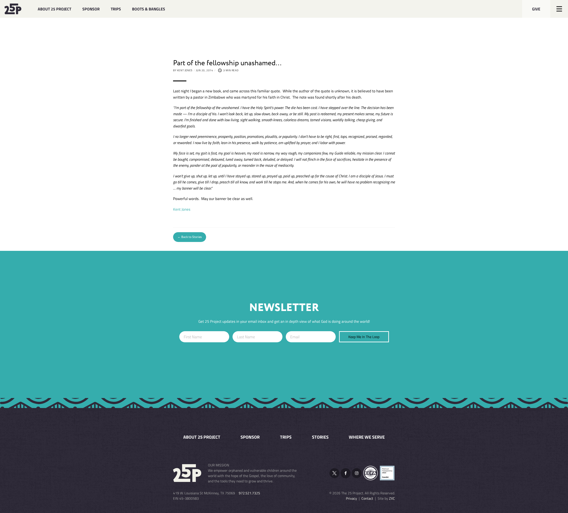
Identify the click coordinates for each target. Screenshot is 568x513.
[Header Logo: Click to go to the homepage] (15, 9)
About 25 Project (54, 9)
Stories (320, 437)
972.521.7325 (249, 493)
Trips (116, 9)
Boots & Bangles (148, 9)
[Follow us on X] (334, 473)
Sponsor (91, 9)
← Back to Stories (190, 237)
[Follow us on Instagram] (357, 473)
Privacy (351, 498)
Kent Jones (181, 209)
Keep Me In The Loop (363, 336)
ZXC (392, 498)
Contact (367, 498)
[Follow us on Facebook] (346, 473)
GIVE (536, 9)
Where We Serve (367, 437)
